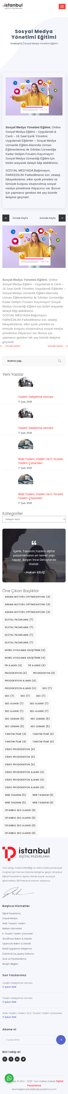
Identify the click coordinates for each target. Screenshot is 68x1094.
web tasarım (15, 795)
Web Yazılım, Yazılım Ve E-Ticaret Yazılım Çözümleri (40, 461)
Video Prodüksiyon (20, 749)
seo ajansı (14, 703)
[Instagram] (4, 1059)
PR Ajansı (13, 665)
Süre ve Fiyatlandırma (14, 958)
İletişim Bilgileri (10, 964)
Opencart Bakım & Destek (16, 943)
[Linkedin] (17, 1059)
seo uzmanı (14, 718)
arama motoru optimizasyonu (27, 596)
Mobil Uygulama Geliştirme (25, 650)
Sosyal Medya (9, 918)
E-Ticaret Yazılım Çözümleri (17, 933)
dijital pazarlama (19, 619)
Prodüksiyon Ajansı (20, 680)
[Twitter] (23, 1059)
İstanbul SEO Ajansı (20, 810)
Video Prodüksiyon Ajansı (24, 772)
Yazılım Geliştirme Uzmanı (35, 397)
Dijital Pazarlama (11, 913)
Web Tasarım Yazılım (13, 923)
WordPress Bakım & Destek (17, 938)
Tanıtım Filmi (15, 734)
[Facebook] (11, 1059)
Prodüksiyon (16, 673)
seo (47, 688)
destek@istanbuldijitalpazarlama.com (34, 1089)
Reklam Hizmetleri (12, 928)
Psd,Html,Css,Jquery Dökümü (18, 953)
